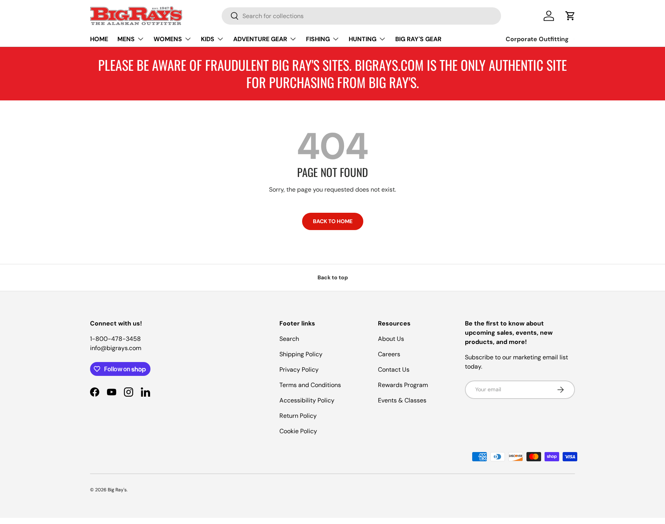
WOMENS (168, 39)
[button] (570, 15)
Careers (389, 354)
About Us (391, 339)
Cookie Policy (298, 431)
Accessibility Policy (306, 400)
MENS (126, 39)
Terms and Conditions (310, 385)
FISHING (318, 39)
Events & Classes (402, 400)
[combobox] (361, 16)
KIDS (207, 39)
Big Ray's (117, 490)
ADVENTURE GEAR (260, 39)
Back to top (332, 277)
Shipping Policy (300, 354)
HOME (99, 39)
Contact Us (393, 369)
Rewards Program (403, 385)
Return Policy (298, 416)
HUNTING (362, 39)
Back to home (333, 221)
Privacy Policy (299, 369)
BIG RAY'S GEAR (418, 39)
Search (289, 339)
